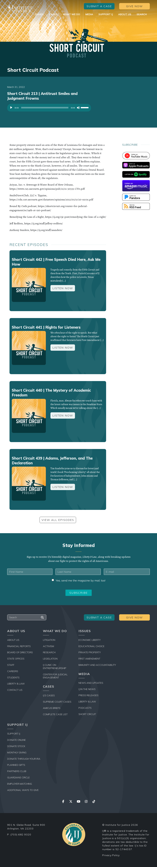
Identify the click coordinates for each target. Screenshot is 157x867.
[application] (49, 108)
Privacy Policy (111, 855)
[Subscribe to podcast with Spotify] (136, 174)
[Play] (11, 107)
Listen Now (62, 288)
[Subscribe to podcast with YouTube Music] (136, 155)
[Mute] (78, 107)
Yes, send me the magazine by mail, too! (80, 580)
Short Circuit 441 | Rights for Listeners (46, 327)
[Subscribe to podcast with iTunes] (136, 165)
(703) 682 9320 (20, 834)
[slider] (85, 107)
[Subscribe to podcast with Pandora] (136, 197)
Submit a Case (99, 6)
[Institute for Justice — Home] (20, 9)
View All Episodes (58, 520)
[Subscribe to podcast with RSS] (136, 206)
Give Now (134, 6)
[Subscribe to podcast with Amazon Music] (136, 185)
